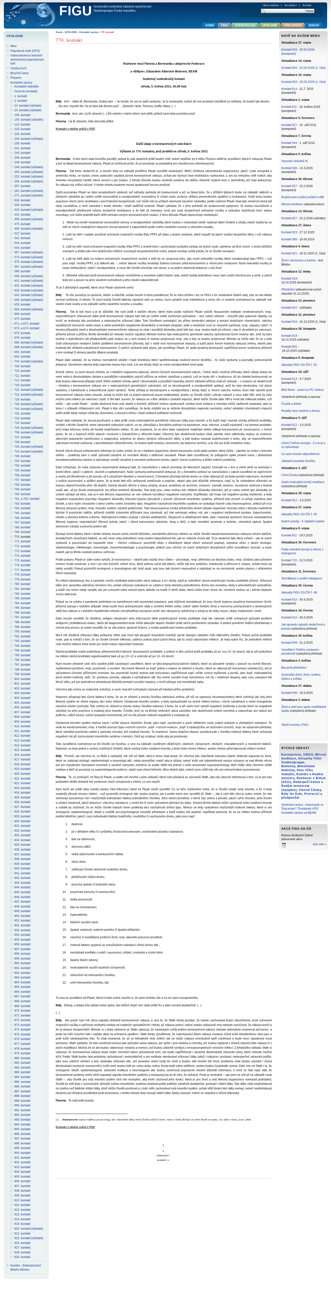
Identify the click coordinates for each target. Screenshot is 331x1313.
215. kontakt (22, 129)
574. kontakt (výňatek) (28, 257)
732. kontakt (22, 418)
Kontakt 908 (289, 693)
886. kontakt (22, 1086)
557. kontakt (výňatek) (28, 252)
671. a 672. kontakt (26, 323)
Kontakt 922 (289, 307)
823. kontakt (22, 788)
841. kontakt (22, 873)
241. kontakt (22, 148)
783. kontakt (22, 598)
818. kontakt (22, 764)
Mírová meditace (292, 204)
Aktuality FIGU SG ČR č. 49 (299, 514)
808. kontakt (22, 717)
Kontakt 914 (289, 89)
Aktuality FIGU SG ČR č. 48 (299, 592)
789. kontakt (22, 627)
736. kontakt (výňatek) (28, 432)
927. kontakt (22, 1247)
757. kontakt (22, 480)
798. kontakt (22, 669)
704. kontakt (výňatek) (28, 361)
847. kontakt (22, 901)
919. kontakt (22, 1224)
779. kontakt (22, 579)
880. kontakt (22, 1058)
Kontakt (307, 5)
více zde (318, 844)
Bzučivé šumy (19, 73)
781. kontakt (22, 589)
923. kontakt (22, 1243)
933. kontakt (22, 1257)
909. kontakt (22, 1195)
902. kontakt (22, 1162)
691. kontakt (22, 352)
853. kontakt (22, 930)
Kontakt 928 (289, 168)
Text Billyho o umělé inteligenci (301, 578)
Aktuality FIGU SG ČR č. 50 (299, 365)
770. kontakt (22, 537)
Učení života (289, 475)
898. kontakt (22, 1143)
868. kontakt (22, 1001)
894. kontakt (22, 1124)
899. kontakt (22, 1148)
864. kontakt (22, 982)
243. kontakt (22, 153)
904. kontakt (22, 1171)
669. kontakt (22, 314)
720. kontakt (22, 385)
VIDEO (308, 754)
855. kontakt (22, 939)
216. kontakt (22, 134)
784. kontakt (22, 603)
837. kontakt (22, 854)
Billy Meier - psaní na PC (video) (302, 389)
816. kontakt (22, 755)
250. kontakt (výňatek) (28, 172)
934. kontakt (22, 200)
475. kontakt (22, 224)
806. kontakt (22, 707)
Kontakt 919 (289, 278)
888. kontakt (22, 1096)
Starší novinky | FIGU (295, 725)
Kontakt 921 (289, 253)
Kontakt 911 (289, 107)
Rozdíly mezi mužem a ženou (300, 411)
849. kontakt (22, 911)
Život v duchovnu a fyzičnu (298, 260)
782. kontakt (22, 593)
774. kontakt (22, 555)
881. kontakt (22, 1062)
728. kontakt (22, 399)
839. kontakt (22, 864)
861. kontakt (22, 968)
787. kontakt (22, 617)
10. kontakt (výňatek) (27, 105)
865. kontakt (22, 987)
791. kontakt (22, 636)
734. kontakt (22, 423)
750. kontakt (22, 461)
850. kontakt (22, 916)
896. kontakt (22, 1134)
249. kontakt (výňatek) (28, 167)
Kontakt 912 (289, 425)
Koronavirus (291, 754)
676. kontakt (22, 337)
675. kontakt (22, 333)
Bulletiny (288, 766)
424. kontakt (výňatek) (28, 209)
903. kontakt (22, 1167)
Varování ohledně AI (294, 161)
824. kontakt (22, 792)
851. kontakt (22, 920)
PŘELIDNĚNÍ (293, 25)
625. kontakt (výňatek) (28, 290)
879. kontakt (22, 1053)
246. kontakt (22, 157)
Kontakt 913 (289, 379)
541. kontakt (22, 238)
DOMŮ (209, 25)
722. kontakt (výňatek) (28, 394)
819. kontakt (22, 769)
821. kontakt (22, 778)
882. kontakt (22, 1067)
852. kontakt (22, 925)
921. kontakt (22, 1233)
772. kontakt (22, 546)
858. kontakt (22, 953)
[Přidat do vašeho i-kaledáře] (283, 846)
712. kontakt (22, 380)
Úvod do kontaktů (25, 91)
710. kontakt (22, 371)
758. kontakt (22, 484)
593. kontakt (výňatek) (28, 276)
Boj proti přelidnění (293, 667)
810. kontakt (22, 726)
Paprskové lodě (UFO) (25, 51)
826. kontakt (22, 802)
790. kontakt (22, 631)
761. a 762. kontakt (26, 498)
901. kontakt (22, 1157)
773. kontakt (22, 551)
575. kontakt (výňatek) (28, 262)
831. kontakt (22, 826)
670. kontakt (22, 318)
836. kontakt (22, 849)
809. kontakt (22, 721)
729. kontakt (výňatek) (28, 404)
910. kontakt (22, 1200)
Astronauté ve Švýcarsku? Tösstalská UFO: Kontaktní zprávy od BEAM (302, 808)
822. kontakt (22, 783)
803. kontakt (22, 693)
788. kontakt (22, 622)
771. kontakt (22, 541)
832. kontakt (22, 830)
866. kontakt (22, 991)
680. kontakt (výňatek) (28, 342)
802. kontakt (22, 688)
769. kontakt (22, 532)
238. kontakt (22, 143)
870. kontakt (22, 1010)
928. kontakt (22, 1252)
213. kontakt (22, 124)
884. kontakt (22, 1077)
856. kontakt (22, 944)
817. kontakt (22, 759)
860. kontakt (22, 963)
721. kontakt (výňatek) (28, 389)
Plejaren (16, 77)
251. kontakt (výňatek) (28, 176)
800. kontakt (22, 679)
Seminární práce (292, 804)
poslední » (163, 1160)
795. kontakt (22, 655)
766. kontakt (22, 518)
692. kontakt (22, 356)
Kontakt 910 (289, 599)
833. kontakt (22, 835)
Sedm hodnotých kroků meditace (302, 482)
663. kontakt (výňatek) (28, 309)
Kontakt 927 (289, 186)
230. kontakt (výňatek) (28, 139)
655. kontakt (22, 304)
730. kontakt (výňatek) (28, 409)
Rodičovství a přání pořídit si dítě (302, 197)
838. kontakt (22, 859)
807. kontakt (22, 712)
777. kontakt (22, 570)
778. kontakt (22, 574)
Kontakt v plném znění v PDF (75, 129)
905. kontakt (22, 1176)
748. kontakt (22, 456)
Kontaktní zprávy (88, 32)
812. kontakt (22, 735)
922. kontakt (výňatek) (28, 1238)
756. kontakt (22, 475)
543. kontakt (22, 243)
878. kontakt (22, 1048)
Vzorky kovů (18, 68)
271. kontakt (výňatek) (28, 195)
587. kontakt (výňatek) (28, 266)
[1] (261, 668)
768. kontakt (22, 527)
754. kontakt (22, 465)
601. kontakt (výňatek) (28, 280)
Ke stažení (291, 5)
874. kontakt (22, 1029)
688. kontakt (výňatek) (28, 347)
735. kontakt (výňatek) (28, 428)
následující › (163, 1155)
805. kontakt (22, 702)
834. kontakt (22, 840)
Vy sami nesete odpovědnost (300, 454)
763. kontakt (22, 503)
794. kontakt (22, 650)
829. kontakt (22, 816)
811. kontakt (22, 731)
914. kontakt (22, 1219)
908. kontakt (22, 1190)
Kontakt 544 (289, 143)
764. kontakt (22, 508)
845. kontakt (22, 892)
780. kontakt (22, 584)
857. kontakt (22, 949)
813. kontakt (22, 740)
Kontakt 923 (289, 232)
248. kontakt (22, 162)
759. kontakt (22, 489)
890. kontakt (22, 1105)
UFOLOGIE (71, 32)
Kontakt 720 (289, 560)
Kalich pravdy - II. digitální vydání (302, 521)
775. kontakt (22, 560)
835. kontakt (22, 844)
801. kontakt (22, 683)
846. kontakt (22, 897)
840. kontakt (22, 868)
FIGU (75, 10)
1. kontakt (20, 96)
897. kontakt (22, 1138)
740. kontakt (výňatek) (28, 446)
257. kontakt (22, 186)
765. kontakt (22, 513)
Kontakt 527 (289, 125)
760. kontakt (22, 494)
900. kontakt (22, 1153)
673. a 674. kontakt (26, 328)
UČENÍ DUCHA (245, 25)
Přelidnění (288, 289)
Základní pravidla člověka (298, 461)
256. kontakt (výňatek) (28, 181)
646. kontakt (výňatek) (28, 300)
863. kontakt (22, 977)
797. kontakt (22, 664)
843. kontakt (22, 882)
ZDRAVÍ (313, 25)
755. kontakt (22, 470)
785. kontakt (22, 608)
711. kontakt (22, 375)
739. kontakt (22, 442)
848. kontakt (22, 906)
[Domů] (30, 15)
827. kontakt (22, 807)
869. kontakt (22, 1006)
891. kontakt (22, 1110)
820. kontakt (22, 773)
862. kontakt (22, 973)
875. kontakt (22, 1034)
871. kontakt (22, 1015)
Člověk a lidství (291, 404)
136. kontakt (22, 115)
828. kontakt (22, 811)
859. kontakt (22, 958)
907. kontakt (22, 1186)
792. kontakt (22, 641)
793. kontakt (22, 646)
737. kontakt (22, 437)
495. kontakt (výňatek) (28, 228)
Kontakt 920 (289, 346)
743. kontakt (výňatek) (28, 451)
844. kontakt (22, 887)
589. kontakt (22, 271)
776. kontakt (22, 565)
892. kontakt (22, 1115)
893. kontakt (22, 1119)
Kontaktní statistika (26, 86)
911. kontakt (22, 1205)
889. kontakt (22, 1100)
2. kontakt (20, 100)
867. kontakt (22, 996)
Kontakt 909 (289, 642)
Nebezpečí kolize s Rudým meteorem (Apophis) (302, 785)
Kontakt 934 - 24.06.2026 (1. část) (303, 68)
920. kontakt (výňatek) (28, 1228)
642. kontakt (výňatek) (28, 295)
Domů (59, 32)
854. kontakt (22, 935)
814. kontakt (22, 745)
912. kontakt (22, 1209)
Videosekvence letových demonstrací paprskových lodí (27, 59)
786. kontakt (22, 612)
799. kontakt (22, 674)
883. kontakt (22, 1072)
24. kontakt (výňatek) (27, 110)
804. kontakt (22, 698)
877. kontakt (22, 1044)
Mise (13, 46)
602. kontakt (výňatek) (28, 285)
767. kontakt (22, 522)
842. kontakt (22, 878)
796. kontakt (22, 660)
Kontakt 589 (289, 239)
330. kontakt (22, 205)
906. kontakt (22, 1181)
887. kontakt (22, 1091)
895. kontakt (22, 1129)
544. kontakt (22, 248)
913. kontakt (22, 1214)
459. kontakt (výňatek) (28, 219)
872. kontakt (22, 1020)
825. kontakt (22, 797)
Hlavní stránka (271, 5)
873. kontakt (22, 1025)
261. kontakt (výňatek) (28, 191)
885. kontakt (22, 1082)
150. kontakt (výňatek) (28, 119)
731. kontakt (22, 413)
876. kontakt (22, 1039)
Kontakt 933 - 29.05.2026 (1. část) (303, 82)
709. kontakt (22, 366)
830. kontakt (22, 821)
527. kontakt (22, 233)
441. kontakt (22, 214)
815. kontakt (22, 750)
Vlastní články (310, 790)
